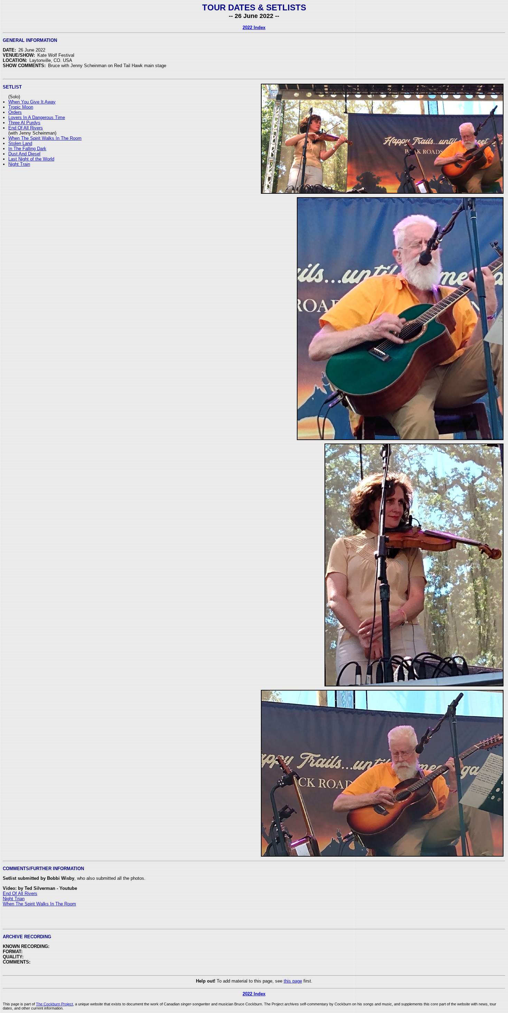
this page (293, 981)
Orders (15, 112)
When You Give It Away (32, 101)
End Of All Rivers (25, 127)
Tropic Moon (20, 107)
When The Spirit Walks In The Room (45, 138)
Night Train (19, 164)
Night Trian (14, 898)
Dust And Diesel (24, 153)
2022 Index (254, 27)
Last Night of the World (31, 159)
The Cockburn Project (54, 1004)
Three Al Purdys (24, 122)
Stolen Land (20, 143)
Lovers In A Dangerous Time (36, 117)
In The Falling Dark (27, 148)
